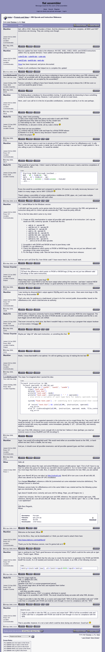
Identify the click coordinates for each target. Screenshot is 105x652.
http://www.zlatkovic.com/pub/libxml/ (31, 540)
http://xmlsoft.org (54, 476)
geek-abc (40, 60)
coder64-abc (32, 56)
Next (23, 22)
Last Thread (86, 638)
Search (51, 9)
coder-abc (42, 56)
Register (57, 9)
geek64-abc (32, 60)
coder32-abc (22, 56)
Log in (64, 11)
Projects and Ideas (21, 17)
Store (20, 64)
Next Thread (95, 638)
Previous (14, 22)
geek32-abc (22, 60)
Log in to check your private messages (49, 11)
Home (45, 9)
